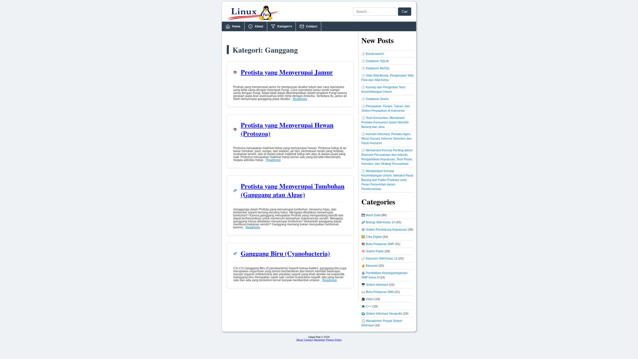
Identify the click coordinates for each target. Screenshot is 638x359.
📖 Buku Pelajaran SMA (377, 292)
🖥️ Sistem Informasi (374, 284)
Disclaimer (319, 339)
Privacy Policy (334, 339)
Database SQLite (377, 61)
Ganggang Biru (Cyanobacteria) (285, 253)
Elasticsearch (375, 54)
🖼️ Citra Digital (371, 237)
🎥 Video (367, 299)
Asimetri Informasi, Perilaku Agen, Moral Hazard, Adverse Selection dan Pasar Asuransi (386, 138)
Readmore (300, 99)
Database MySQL (378, 68)
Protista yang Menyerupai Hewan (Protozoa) (287, 129)
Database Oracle (377, 99)
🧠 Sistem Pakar (372, 251)
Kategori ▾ (284, 26)
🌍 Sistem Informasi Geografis (381, 313)
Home (236, 26)
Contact (311, 26)
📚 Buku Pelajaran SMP (377, 244)
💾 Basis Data (371, 215)
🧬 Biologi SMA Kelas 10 (378, 222)
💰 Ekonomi (369, 266)
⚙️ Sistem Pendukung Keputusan (384, 229)
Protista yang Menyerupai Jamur (287, 72)
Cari (404, 11)
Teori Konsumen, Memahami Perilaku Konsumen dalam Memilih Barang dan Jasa (385, 122)
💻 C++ (366, 306)
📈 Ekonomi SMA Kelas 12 (379, 258)
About (259, 26)
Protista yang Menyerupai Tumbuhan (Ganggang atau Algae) (292, 190)
